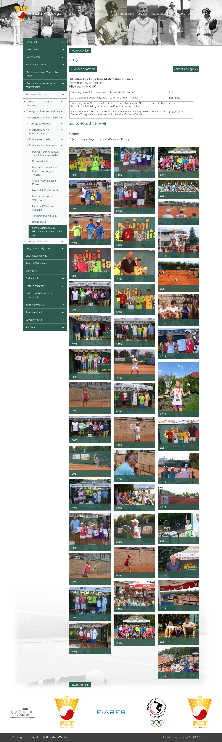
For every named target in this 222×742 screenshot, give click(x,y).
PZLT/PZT (31, 41)
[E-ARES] (66, 712)
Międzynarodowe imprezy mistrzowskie (40, 85)
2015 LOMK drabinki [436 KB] (87, 123)
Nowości (142, 13)
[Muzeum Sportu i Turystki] (111, 711)
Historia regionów (35, 286)
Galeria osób (33, 57)
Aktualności (158, 13)
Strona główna (125, 13)
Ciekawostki (32, 278)
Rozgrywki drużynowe (38, 248)
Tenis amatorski (34, 312)
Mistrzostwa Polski (36, 64)
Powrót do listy (80, 50)
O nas (191, 13)
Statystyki (31, 270)
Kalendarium (33, 49)
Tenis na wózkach (35, 304)
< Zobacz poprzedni (83, 69)
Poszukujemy (176, 13)
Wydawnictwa (34, 319)
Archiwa (30, 327)
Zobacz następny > (186, 69)
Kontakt (202, 13)
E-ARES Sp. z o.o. (199, 737)
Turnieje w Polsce (35, 94)
